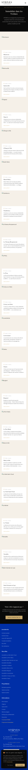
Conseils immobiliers (6, 640)
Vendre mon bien (5, 690)
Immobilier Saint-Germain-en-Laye (10, 660)
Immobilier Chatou (6, 678)
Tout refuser (10, 765)
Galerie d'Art (4, 706)
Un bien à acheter (6, 633)
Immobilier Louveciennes (7, 673)
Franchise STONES (6, 719)
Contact (3, 709)
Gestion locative (5, 692)
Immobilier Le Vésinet (7, 665)
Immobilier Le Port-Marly (7, 657)
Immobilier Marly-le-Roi (7, 668)
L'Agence (4, 704)
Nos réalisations (5, 646)
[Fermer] (24, 752)
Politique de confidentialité (8, 714)
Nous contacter (13, 617)
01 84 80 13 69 (8, 737)
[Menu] (25, 3)
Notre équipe (5, 701)
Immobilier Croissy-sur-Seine (8, 675)
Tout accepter (20, 765)
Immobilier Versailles (6, 662)
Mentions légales (5, 712)
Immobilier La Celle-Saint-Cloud (9, 655)
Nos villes (4, 643)
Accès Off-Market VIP (7, 638)
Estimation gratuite (6, 687)
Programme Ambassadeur (7, 722)
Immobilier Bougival (6, 670)
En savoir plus (9, 761)
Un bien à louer (5, 635)
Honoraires (4, 717)
